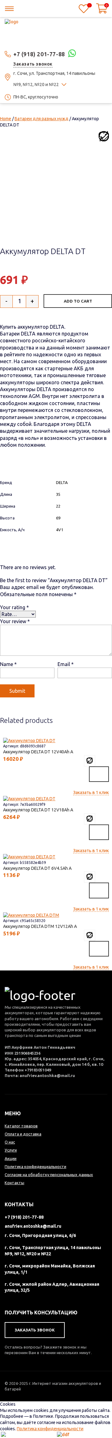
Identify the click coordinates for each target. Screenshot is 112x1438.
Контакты (14, 1182)
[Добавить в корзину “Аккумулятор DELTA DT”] (99, 774)
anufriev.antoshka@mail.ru (33, 1226)
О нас (10, 1142)
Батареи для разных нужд (41, 118)
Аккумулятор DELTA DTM (35, 926)
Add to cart (78, 301)
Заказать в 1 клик (91, 792)
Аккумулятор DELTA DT (33, 751)
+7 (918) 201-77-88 (39, 54)
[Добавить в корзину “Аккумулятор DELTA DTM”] (99, 948)
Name (8, 664)
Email (66, 664)
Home (5, 118)
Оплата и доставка (23, 1134)
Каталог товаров (21, 1126)
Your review (15, 621)
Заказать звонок (33, 64)
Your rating (14, 607)
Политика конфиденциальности (50, 1428)
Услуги (11, 1150)
